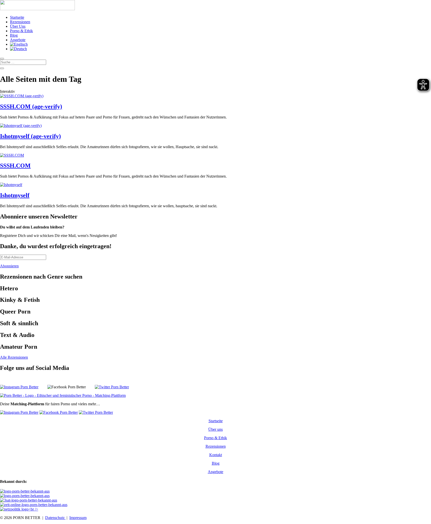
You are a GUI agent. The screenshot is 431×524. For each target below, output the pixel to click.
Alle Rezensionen (14, 357)
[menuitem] (19, 44)
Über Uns (17, 26)
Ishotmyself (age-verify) (30, 136)
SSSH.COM (15, 165)
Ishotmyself (14, 195)
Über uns (215, 429)
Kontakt (215, 455)
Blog (14, 35)
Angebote (17, 40)
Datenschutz (55, 518)
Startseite (17, 17)
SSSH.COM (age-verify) (31, 106)
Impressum (78, 518)
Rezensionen (20, 22)
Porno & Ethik (21, 31)
